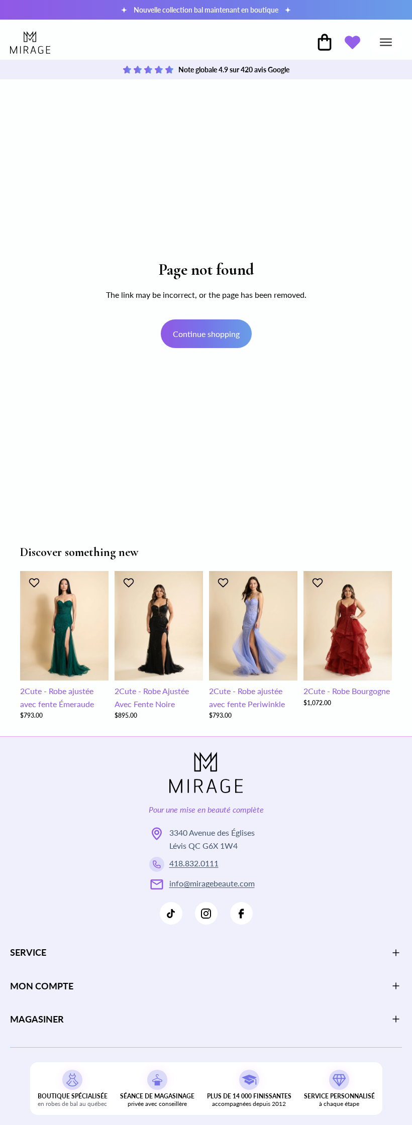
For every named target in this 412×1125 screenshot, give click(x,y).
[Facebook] (241, 913)
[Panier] (325, 42)
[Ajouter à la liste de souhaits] (35, 582)
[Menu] (386, 42)
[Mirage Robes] (30, 42)
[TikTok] (171, 913)
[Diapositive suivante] (97, 626)
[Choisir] (93, 665)
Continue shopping (206, 334)
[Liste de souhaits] (352, 42)
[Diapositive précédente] (31, 626)
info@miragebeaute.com (212, 883)
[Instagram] (206, 913)
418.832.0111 (194, 863)
